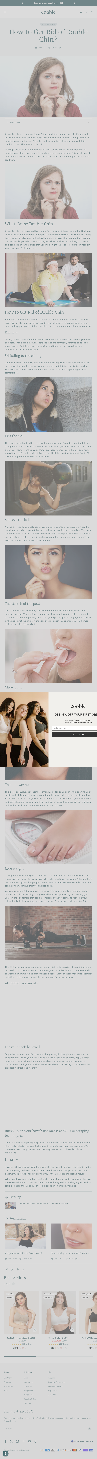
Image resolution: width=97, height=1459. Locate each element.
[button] (6, 1453)
